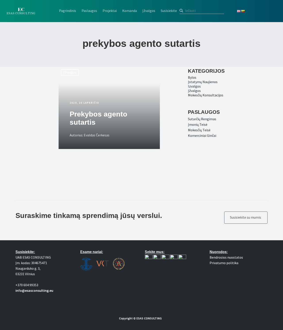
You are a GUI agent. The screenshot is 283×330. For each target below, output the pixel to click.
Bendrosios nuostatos (226, 257)
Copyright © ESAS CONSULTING (140, 318)
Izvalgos (194, 86)
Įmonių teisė (197, 124)
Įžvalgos (148, 10)
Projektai (110, 10)
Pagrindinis (67, 10)
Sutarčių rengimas (202, 119)
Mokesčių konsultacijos (205, 95)
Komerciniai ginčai (202, 135)
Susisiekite (169, 10)
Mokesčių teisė (199, 130)
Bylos (192, 77)
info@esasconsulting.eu (34, 290)
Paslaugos (89, 10)
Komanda (129, 10)
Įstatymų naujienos (203, 82)
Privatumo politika (224, 263)
